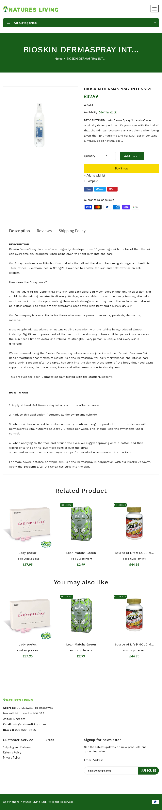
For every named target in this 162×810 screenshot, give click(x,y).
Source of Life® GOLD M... (134, 553)
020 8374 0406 (25, 729)
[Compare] (121, 181)
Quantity (89, 156)
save (113, 189)
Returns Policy (12, 752)
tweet (101, 189)
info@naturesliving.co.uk (29, 724)
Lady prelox (28, 553)
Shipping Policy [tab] (72, 230)
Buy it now (121, 168)
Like (89, 189)
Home (58, 58)
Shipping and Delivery (17, 747)
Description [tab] (19, 230)
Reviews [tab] (44, 230)
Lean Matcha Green (81, 553)
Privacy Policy (11, 757)
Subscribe (148, 770)
